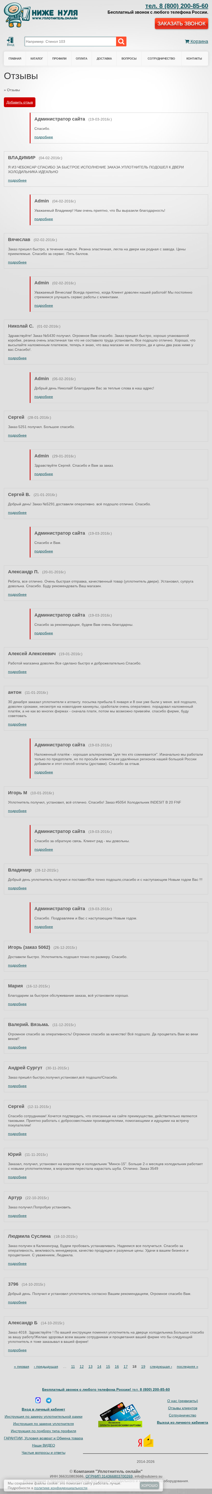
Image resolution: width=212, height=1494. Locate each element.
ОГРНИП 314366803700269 (109, 1476)
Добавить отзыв (19, 102)
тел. (151, 1389)
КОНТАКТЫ (194, 58)
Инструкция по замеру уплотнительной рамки (43, 1416)
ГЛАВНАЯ (15, 58)
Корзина (198, 41)
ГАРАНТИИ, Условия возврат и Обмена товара (43, 1438)
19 (143, 1366)
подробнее (43, 137)
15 (108, 1366)
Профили (59, 58)
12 (82, 1366)
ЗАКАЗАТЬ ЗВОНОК (181, 23)
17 (126, 1366)
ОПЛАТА (81, 58)
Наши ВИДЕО (43, 1445)
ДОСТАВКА (104, 58)
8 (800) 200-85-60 (176, 5)
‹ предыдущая (46, 1366)
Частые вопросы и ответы (43, 1452)
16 (117, 1366)
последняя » (187, 1366)
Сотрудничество (161, 58)
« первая (21, 1366)
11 (73, 1366)
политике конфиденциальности (60, 1488)
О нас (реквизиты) (182, 1401)
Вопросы (129, 58)
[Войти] (10, 40)
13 (90, 1366)
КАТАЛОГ (37, 58)
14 (99, 1366)
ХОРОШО (149, 1485)
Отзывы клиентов (182, 1408)
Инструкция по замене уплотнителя (43, 1424)
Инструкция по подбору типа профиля (43, 1431)
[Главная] (41, 14)
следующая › (161, 1366)
